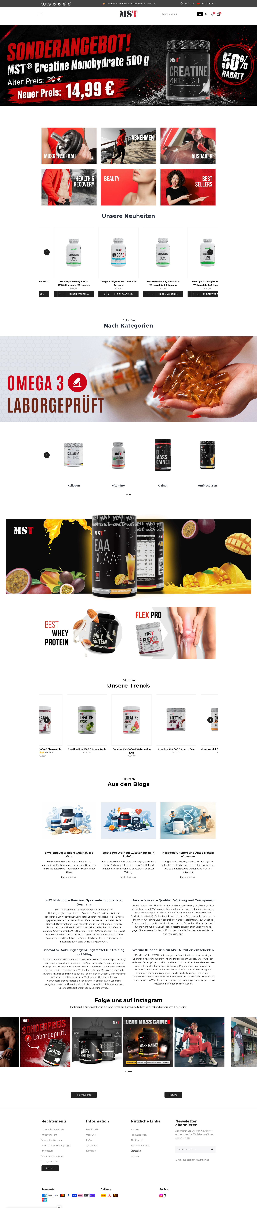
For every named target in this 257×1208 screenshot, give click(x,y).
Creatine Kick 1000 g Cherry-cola (42, 749)
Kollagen (63, 485)
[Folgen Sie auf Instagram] (161, 1195)
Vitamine (107, 485)
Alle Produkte (138, 1140)
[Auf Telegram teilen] (59, 4)
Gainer (152, 485)
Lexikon (135, 1156)
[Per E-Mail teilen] (64, 4)
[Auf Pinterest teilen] (54, 4)
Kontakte (91, 1150)
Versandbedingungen (52, 1140)
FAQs (89, 1140)
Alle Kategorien (139, 1134)
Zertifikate (91, 1145)
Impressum (47, 1150)
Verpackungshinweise (52, 1156)
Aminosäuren (196, 485)
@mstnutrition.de (94, 1007)
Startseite (136, 1150)
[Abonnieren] (211, 1149)
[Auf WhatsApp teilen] (69, 4)
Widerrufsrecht (49, 1134)
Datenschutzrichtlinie (52, 1129)
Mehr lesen (67, 877)
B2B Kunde (92, 1129)
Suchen (135, 1129)
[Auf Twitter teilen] (49, 4)
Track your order (84, 1095)
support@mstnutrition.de (196, 1160)
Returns (173, 1095)
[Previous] (47, 252)
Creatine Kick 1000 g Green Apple (86, 749)
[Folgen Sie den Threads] (165, 1195)
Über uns (90, 1134)
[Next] (210, 252)
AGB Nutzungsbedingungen (56, 1145)
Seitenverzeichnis (140, 1145)
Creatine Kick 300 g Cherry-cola (175, 749)
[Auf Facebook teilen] (43, 4)
